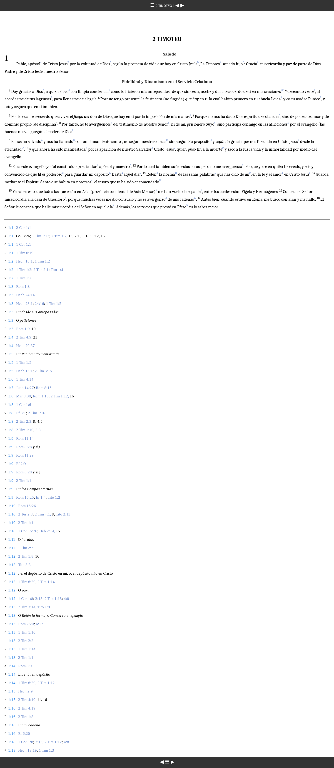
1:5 (10, 354)
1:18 (11, 742)
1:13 (11, 607)
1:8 (10, 396)
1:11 (11, 539)
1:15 (11, 691)
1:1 (10, 227)
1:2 (10, 261)
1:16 (11, 708)
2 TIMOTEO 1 (165, 6)
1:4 (10, 337)
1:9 (10, 438)
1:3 (10, 286)
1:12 (11, 556)
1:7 (10, 388)
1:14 (11, 666)
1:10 (11, 506)
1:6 (10, 379)
